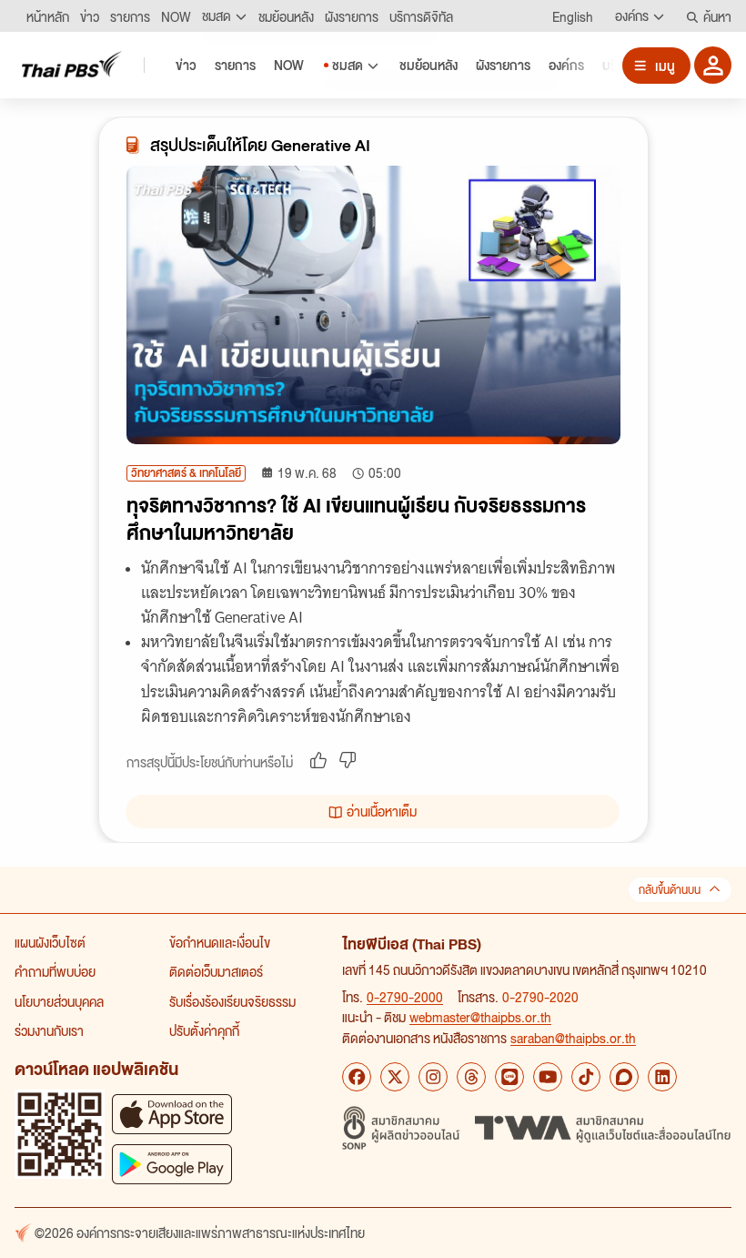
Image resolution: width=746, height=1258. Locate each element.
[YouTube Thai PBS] (547, 1076)
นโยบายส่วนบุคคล (59, 1001)
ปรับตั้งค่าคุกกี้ (204, 1030)
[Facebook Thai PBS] (356, 1076)
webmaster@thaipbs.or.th (480, 1017)
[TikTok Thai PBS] (585, 1076)
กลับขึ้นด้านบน (670, 890)
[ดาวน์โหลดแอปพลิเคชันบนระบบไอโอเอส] (172, 1114)
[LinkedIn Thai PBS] (662, 1076)
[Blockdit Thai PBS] (624, 1076)
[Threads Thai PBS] (471, 1076)
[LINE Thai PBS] (509, 1076)
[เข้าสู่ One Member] (712, 65)
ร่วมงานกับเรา (49, 1030)
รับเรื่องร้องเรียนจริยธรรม (232, 1001)
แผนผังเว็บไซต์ (50, 942)
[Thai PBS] (72, 64)
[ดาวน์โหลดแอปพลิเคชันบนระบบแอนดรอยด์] (172, 1164)
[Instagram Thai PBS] (433, 1076)
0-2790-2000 (405, 997)
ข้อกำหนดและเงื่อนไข (219, 942)
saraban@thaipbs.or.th (573, 1038)
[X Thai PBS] (394, 1076)
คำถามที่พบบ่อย (55, 971)
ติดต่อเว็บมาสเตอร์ (216, 971)
